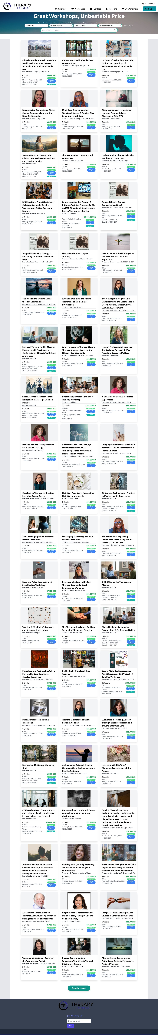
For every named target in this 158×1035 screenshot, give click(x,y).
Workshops (79, 9)
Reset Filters (127, 25)
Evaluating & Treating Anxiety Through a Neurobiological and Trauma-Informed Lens (117, 722)
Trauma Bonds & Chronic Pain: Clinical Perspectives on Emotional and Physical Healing (38, 158)
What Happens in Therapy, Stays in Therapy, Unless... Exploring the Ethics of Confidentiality (79, 350)
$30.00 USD (51, 502)
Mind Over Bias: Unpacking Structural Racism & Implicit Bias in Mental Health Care (78, 113)
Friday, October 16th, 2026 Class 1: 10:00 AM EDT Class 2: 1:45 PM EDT (31, 780)
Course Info (51, 81)
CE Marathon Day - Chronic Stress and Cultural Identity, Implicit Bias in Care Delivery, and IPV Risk (38, 813)
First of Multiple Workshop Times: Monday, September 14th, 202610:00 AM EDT (71, 414)
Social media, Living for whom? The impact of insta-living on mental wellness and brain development (119, 867)
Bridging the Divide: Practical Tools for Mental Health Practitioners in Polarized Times (118, 447)
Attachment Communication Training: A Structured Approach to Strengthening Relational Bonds (39, 915)
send (71, 1026)
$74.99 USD (51, 591)
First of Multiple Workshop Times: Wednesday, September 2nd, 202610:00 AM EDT (71, 223)
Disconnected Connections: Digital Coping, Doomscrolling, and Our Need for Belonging (38, 113)
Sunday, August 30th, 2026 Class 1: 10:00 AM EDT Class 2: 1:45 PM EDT (32, 174)
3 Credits (65, 69)
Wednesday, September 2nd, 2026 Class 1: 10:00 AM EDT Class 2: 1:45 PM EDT (112, 218)
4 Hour (24, 593)
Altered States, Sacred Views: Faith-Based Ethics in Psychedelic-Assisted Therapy (118, 961)
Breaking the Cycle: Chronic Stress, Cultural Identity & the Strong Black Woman (79, 813)
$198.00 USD (91, 406)
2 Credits (26, 122)
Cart (148, 9)
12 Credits (66, 406)
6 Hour (24, 78)
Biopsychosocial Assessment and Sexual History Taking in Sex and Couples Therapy (78, 915)
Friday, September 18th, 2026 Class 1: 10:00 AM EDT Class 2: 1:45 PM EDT (112, 508)
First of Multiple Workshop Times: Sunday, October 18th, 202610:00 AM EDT (32, 830)
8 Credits (26, 822)
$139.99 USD (51, 822)
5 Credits (105, 591)
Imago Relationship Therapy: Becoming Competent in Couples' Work (38, 256)
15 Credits (106, 683)
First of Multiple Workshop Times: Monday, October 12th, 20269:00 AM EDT (112, 690)
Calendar (62, 9)
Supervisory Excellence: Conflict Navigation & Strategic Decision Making (37, 399)
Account (113, 9)
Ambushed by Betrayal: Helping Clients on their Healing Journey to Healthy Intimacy (79, 768)
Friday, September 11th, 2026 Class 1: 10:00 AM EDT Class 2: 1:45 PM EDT (32, 369)
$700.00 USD (130, 683)
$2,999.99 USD (90, 217)
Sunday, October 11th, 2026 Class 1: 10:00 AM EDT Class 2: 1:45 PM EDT (112, 643)
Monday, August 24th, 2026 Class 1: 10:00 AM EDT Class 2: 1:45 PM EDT (32, 82)
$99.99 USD (51, 75)
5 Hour (104, 593)
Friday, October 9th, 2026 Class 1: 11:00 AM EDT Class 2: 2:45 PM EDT (111, 597)
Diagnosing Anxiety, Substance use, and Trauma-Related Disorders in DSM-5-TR (116, 113)
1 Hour (24, 504)
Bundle (51, 84)
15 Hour (105, 685)
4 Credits (26, 591)
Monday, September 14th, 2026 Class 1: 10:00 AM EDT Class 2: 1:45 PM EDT (33, 415)
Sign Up (151, 3)
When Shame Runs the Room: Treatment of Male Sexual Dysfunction (76, 301)
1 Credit (25, 502)
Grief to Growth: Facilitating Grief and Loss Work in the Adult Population (118, 256)
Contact (97, 9)
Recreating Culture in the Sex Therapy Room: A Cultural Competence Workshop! (76, 585)
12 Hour (65, 408)
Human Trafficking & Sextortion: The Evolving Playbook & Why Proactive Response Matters (117, 350)
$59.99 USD (91, 69)
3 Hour (64, 72)
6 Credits (26, 75)
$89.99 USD (131, 591)
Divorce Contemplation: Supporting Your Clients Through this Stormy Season (78, 961)
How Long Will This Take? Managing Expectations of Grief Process (117, 768)
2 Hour (24, 124)
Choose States (30, 25)
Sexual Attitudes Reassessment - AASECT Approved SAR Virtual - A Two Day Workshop (117, 674)
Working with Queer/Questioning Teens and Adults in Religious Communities (78, 867)
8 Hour (24, 825)
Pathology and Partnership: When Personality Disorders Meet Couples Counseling (38, 674)
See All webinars (79, 988)
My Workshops (131, 9)
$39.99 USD (51, 122)
